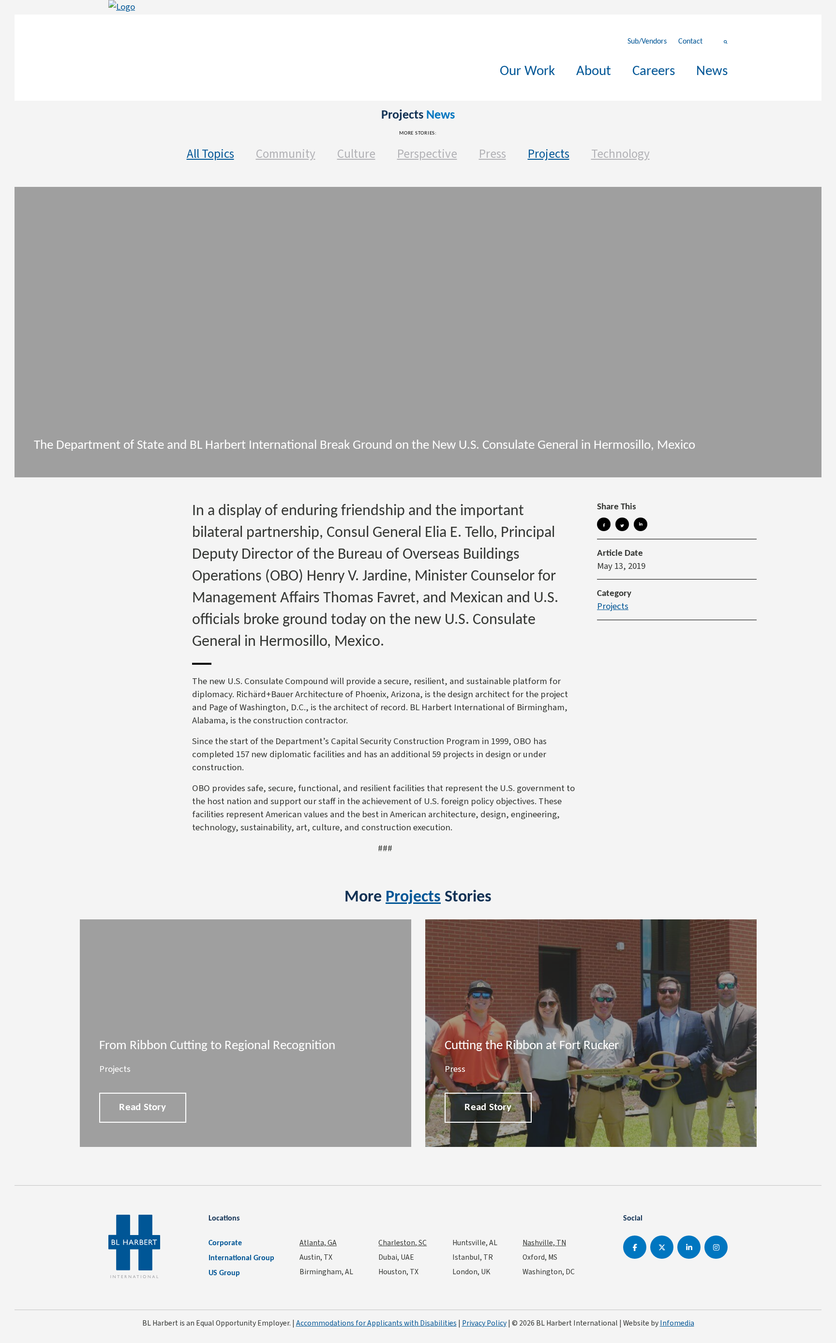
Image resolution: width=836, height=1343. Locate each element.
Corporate (225, 1243)
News (712, 71)
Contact (690, 42)
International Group (241, 1258)
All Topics (210, 154)
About (593, 71)
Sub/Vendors (647, 42)
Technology (620, 154)
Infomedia (677, 1323)
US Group (224, 1273)
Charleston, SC (402, 1242)
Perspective (427, 154)
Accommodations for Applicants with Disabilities (376, 1323)
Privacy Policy (484, 1323)
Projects (548, 154)
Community (285, 154)
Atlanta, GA (318, 1242)
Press (492, 154)
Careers (653, 71)
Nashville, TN (544, 1242)
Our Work (527, 71)
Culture (356, 154)
